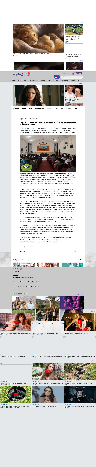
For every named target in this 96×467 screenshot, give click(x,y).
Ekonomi (56, 108)
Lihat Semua (80, 259)
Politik (30, 108)
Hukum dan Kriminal (39, 108)
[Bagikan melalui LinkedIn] (28, 246)
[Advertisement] (45, 10)
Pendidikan (28, 287)
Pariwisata (68, 108)
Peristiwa (49, 108)
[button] (81, 108)
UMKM (62, 108)
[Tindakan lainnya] (75, 119)
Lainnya (75, 108)
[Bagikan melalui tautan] (32, 246)
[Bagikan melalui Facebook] (21, 246)
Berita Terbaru (16, 108)
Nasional (24, 108)
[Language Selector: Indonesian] (57, 77)
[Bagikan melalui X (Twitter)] (25, 246)
